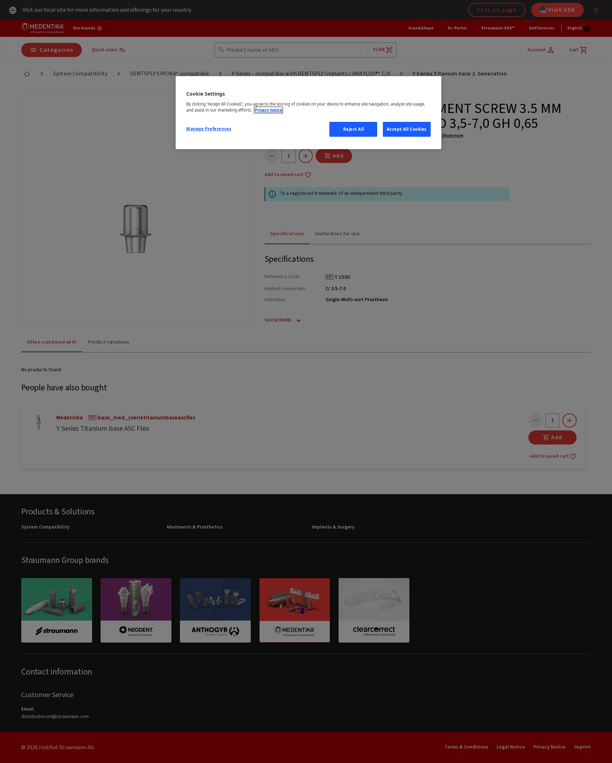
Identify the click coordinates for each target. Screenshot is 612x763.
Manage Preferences (208, 128)
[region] (308, 112)
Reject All (353, 129)
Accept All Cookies (407, 129)
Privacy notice (268, 110)
